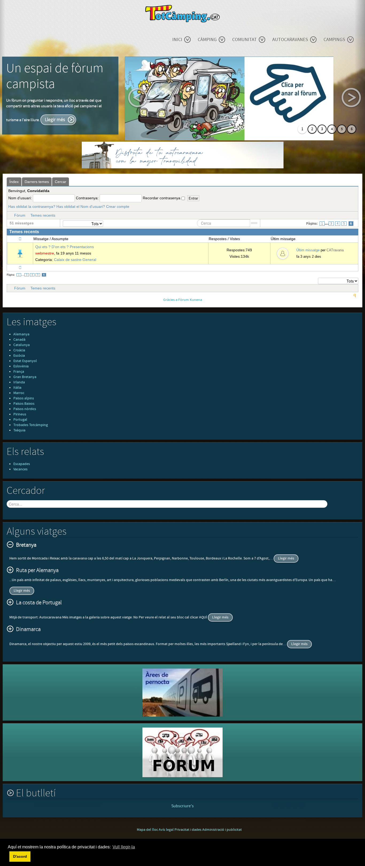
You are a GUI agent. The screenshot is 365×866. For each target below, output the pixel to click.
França (18, 372)
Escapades (21, 464)
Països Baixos (23, 404)
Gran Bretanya (24, 377)
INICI (177, 39)
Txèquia (19, 430)
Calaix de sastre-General (75, 259)
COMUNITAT (244, 39)
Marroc (18, 393)
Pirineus (19, 414)
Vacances (20, 469)
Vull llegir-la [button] (123, 847)
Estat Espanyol (25, 361)
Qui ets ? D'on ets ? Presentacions (64, 247)
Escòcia (19, 355)
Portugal (20, 420)
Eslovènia (21, 366)
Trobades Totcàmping (30, 425)
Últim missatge (308, 250)
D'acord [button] (20, 856)
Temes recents (42, 215)
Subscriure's (182, 806)
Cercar (60, 182)
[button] (8, 856)
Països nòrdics (24, 409)
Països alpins (23, 398)
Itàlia (17, 388)
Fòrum (19, 215)
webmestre (44, 253)
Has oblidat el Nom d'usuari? (80, 206)
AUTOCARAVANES (290, 39)
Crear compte (117, 206)
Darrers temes (37, 182)
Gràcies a (170, 300)
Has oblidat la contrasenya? (31, 206)
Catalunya (21, 345)
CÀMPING (207, 39)
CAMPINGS (334, 39)
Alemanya (21, 334)
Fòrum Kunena (190, 300)
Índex (14, 182)
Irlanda (19, 382)
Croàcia (19, 350)
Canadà (19, 339)
